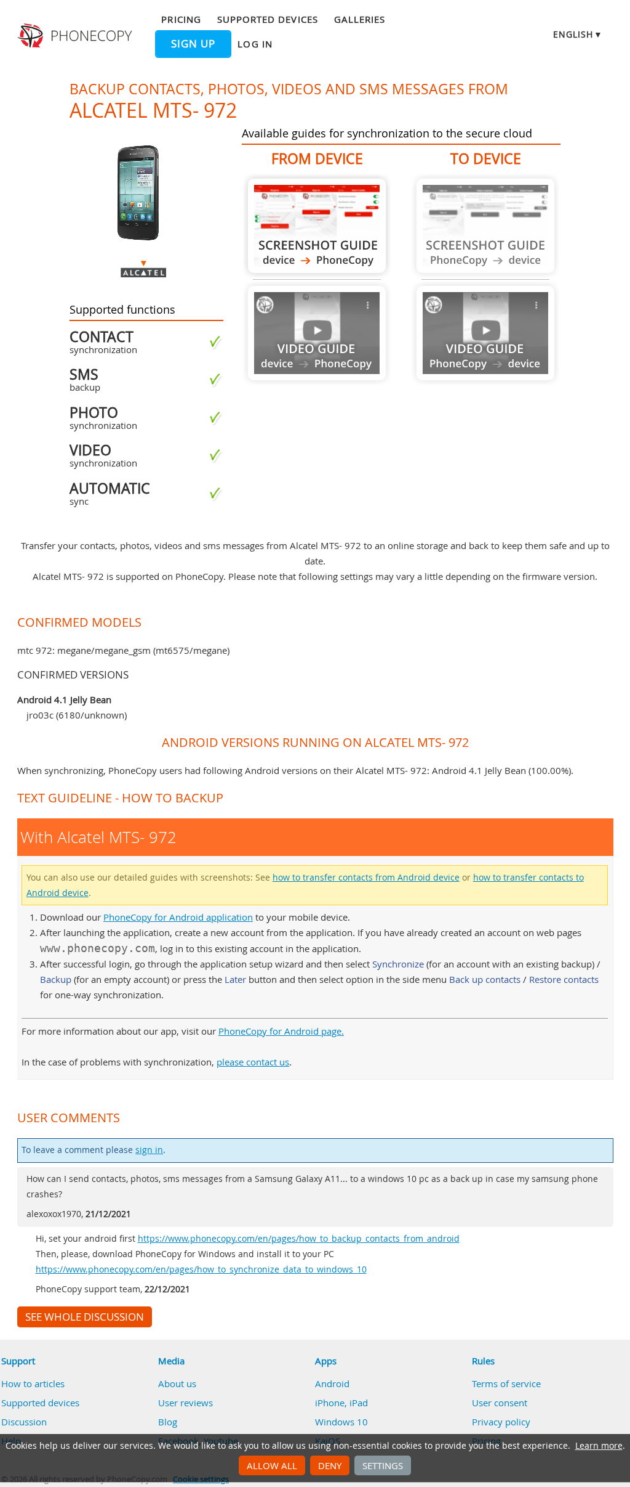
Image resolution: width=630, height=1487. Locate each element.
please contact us (253, 1062)
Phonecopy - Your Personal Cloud (76, 35)
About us (177, 1383)
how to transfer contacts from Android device (366, 877)
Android (332, 1383)
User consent (499, 1402)
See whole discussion (84, 1317)
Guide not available (317, 333)
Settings (382, 1465)
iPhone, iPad (341, 1402)
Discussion (24, 1422)
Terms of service (506, 1383)
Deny (329, 1465)
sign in (149, 1149)
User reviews (185, 1402)
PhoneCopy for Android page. (281, 1031)
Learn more (599, 1445)
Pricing (181, 19)
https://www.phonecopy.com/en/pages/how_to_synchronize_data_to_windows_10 (201, 1269)
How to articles (33, 1383)
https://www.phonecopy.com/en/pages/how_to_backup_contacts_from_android (299, 1238)
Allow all (272, 1465)
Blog (167, 1422)
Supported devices (267, 19)
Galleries (359, 19)
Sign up (193, 44)
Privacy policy (501, 1422)
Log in (254, 44)
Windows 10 (341, 1422)
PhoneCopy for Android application (178, 917)
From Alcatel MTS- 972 (317, 226)
